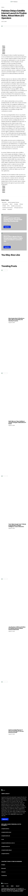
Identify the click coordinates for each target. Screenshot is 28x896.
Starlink (4, 209)
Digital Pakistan (7, 216)
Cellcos (2, 7)
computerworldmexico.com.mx (8, 842)
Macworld (3, 868)
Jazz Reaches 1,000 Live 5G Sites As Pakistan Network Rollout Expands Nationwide (16, 628)
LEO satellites (5, 204)
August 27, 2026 (11, 322)
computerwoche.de (5, 846)
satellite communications (16, 205)
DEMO (12, 886)
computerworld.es (5, 828)
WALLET (17, 886)
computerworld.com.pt (6, 832)
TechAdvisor (4, 875)
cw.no (2, 839)
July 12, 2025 (3, 21)
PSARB (4, 205)
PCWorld (3, 864)
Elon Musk (4, 202)
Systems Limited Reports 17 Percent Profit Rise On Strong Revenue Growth (15, 731)
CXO (7, 886)
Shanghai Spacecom (19, 207)
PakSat (21, 204)
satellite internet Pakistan (8, 207)
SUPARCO (10, 209)
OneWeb (16, 204)
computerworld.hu (5, 853)
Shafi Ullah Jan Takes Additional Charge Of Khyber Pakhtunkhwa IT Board (17, 422)
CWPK (2, 886)
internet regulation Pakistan (14, 202)
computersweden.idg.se (6, 850)
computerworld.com (5, 835)
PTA (8, 205)
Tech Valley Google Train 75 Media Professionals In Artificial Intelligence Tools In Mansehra (17, 525)
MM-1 (11, 204)
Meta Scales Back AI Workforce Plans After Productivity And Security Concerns (16, 319)
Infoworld (3, 871)
